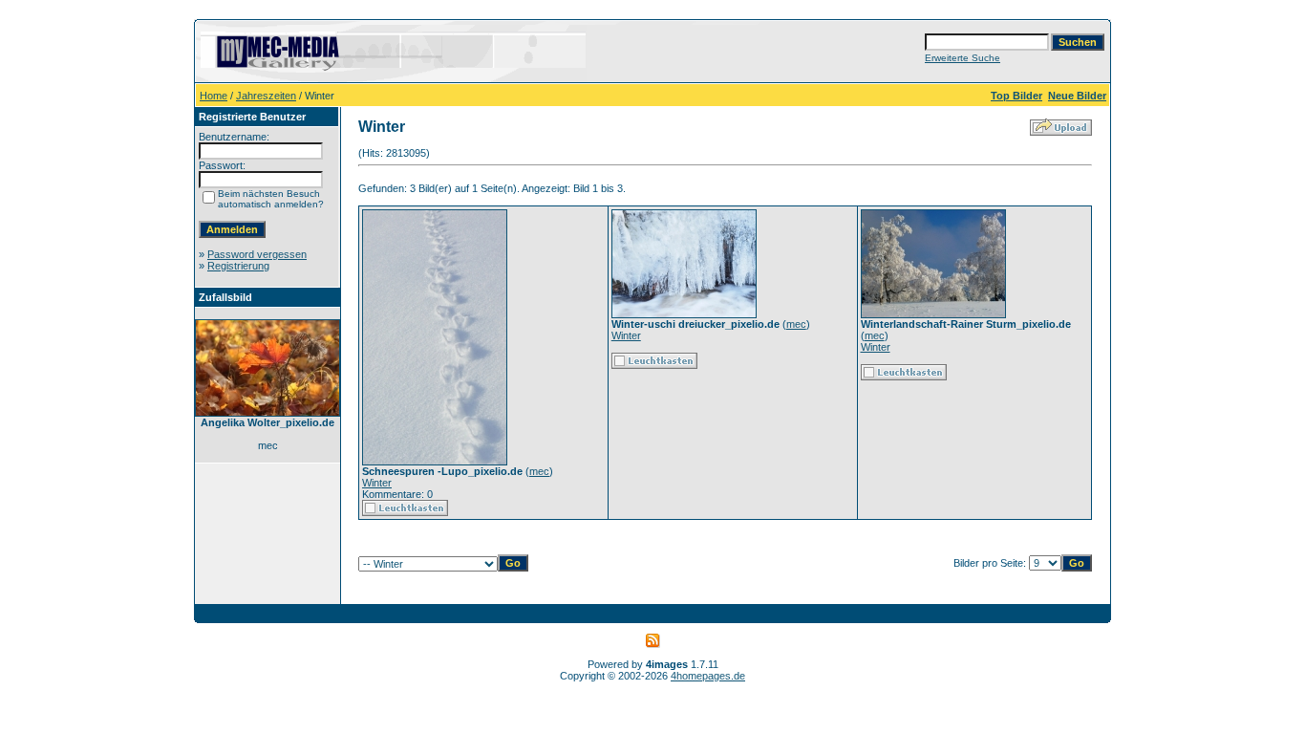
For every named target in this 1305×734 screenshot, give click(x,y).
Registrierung (238, 265)
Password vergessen (257, 254)
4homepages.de (708, 675)
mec (539, 471)
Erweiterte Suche (962, 58)
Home (213, 95)
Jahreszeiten (266, 95)
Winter (377, 482)
